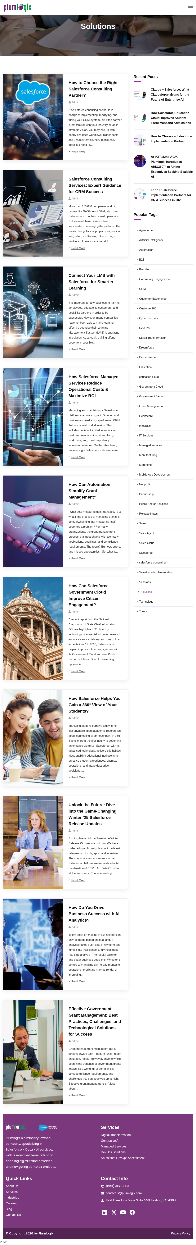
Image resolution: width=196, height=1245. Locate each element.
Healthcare (146, 415)
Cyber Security (148, 318)
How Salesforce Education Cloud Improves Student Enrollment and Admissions (171, 118)
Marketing (145, 464)
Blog (9, 1209)
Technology (146, 601)
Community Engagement (154, 279)
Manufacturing (148, 455)
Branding (144, 269)
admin (75, 102)
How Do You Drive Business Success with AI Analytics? (94, 914)
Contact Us (13, 1214)
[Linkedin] (105, 1212)
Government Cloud (151, 386)
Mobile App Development (154, 474)
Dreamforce (146, 347)
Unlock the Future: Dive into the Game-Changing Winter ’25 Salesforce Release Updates (92, 814)
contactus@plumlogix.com (124, 1193)
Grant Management (151, 406)
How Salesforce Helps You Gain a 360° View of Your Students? (95, 705)
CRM (142, 288)
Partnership (146, 494)
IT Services (146, 435)
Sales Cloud (146, 543)
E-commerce (147, 357)
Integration (145, 425)
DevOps (144, 328)
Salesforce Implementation (155, 572)
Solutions (146, 591)
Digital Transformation (152, 337)
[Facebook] (132, 1212)
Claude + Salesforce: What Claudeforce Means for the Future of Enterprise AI (170, 94)
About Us (12, 1186)
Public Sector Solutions (153, 503)
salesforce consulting (152, 562)
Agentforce (146, 230)
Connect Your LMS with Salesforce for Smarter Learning (92, 281)
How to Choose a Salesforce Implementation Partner (171, 139)
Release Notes (148, 513)
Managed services (150, 445)
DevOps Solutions (113, 1152)
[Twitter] (114, 1212)
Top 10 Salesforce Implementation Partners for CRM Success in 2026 (171, 195)
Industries (12, 1197)
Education (145, 367)
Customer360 (147, 308)
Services (12, 1191)
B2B (142, 259)
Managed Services (113, 1146)
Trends (143, 611)
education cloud (149, 376)
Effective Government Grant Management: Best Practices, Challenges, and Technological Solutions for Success (95, 1021)
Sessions (145, 582)
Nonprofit (144, 484)
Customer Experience (153, 298)
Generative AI (110, 1140)
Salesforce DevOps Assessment (123, 1158)
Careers (11, 1203)
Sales (142, 523)
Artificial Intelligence (151, 240)
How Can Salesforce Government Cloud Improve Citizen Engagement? (89, 595)
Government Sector (151, 396)
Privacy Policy (180, 1233)
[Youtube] (123, 1212)
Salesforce (146, 552)
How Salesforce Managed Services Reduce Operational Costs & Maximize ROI (93, 386)
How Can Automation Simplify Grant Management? (89, 490)
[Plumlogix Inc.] (17, 7)
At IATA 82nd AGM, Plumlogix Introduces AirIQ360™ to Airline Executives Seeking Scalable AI (172, 166)
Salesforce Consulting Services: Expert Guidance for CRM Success (95, 185)
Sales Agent (146, 533)
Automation (146, 249)
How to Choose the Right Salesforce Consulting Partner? (93, 89)
